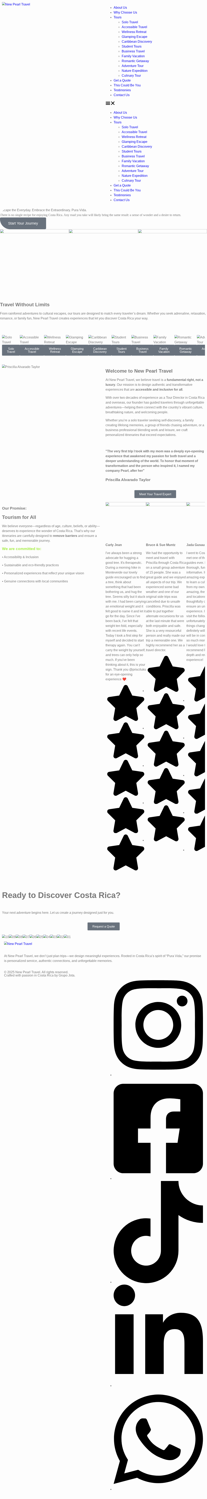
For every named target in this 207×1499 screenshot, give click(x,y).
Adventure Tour (133, 66)
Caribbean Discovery (137, 41)
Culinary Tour (131, 75)
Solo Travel (130, 22)
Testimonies (122, 90)
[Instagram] (158, 1075)
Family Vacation (133, 56)
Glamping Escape (134, 36)
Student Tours (132, 46)
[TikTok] (158, 1282)
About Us (120, 7)
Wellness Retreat (134, 32)
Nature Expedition (135, 70)
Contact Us (122, 95)
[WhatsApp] (158, 1489)
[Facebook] (158, 1178)
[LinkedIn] (158, 1385)
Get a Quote (122, 80)
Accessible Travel (134, 27)
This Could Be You (127, 85)
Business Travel (133, 51)
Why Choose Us (125, 12)
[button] (155, 104)
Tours (117, 17)
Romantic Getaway (135, 61)
